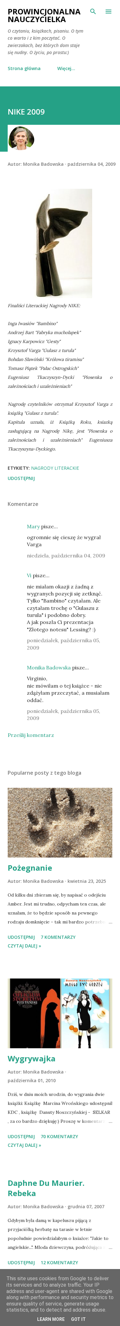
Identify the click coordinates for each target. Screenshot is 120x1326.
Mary (33, 526)
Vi (29, 575)
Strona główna (24, 68)
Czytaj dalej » (24, 946)
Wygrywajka (31, 1058)
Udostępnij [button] (21, 478)
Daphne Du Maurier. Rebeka (46, 1188)
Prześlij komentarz (31, 735)
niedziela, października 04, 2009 (66, 555)
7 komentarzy (58, 937)
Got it (78, 1319)
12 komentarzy (59, 1262)
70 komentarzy (59, 1136)
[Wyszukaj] (93, 11)
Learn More (51, 1319)
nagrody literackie (55, 468)
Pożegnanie (30, 867)
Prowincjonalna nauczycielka (44, 15)
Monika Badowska (49, 667)
